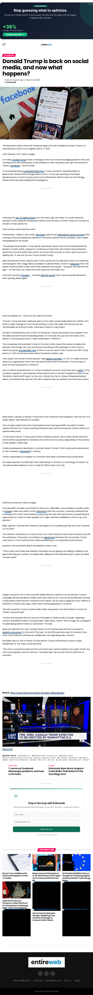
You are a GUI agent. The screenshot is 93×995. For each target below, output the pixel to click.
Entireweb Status (53, 980)
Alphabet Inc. (24, 756)
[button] (46, 722)
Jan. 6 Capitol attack (25, 217)
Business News (66, 756)
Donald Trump (19, 159)
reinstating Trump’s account (71, 234)
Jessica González (54, 358)
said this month (48, 275)
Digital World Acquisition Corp (17, 758)
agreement (49, 537)
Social (51, 760)
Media (5, 760)
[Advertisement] (46, 200)
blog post (75, 263)
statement (25, 451)
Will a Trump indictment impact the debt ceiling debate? (37, 692)
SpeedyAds (38, 980)
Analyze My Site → (15, 34)
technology (75, 760)
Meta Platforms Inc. (20, 760)
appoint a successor (12, 632)
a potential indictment (33, 171)
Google (7, 511)
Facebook (15, 165)
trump (86, 760)
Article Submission (21, 980)
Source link (7, 749)
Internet (84, 758)
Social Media (62, 760)
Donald (37, 758)
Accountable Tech (27, 350)
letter (80, 370)
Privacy (67, 980)
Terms (77, 980)
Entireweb (11, 82)
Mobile (34, 760)
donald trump (49, 758)
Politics (42, 760)
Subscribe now (47, 829)
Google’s (25, 275)
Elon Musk (40, 234)
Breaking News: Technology (45, 756)
